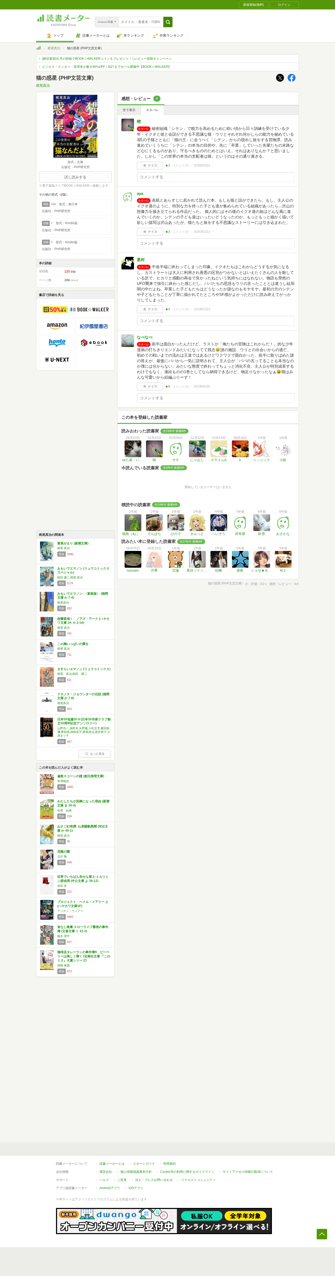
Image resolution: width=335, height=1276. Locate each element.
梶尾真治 (54, 48)
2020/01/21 (202, 231)
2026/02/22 (202, 165)
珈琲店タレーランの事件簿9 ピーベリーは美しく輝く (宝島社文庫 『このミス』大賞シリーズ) (83, 956)
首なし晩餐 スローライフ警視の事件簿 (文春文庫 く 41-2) (82, 929)
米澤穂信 (63, 781)
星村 (141, 259)
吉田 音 (62, 885)
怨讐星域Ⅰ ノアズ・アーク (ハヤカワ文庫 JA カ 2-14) (83, 621)
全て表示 (129, 110)
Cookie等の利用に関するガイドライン (187, 1171)
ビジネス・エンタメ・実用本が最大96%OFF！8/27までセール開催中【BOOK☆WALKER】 (106, 67)
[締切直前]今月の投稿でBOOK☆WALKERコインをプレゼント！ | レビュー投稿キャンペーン (107, 58)
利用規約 (169, 1163)
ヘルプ (104, 1179)
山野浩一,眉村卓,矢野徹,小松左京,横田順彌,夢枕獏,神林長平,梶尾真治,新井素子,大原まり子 (83, 732)
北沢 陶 (62, 856)
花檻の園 (63, 851)
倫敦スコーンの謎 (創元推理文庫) (80, 776)
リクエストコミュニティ (198, 1179)
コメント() (180, 165)
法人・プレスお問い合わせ (154, 1179)
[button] (167, 22)
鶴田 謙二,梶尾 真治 (70, 577)
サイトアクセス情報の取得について (248, 1171)
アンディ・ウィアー (70, 911)
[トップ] (38, 49)
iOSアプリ (136, 1188)
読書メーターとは (112, 1163)
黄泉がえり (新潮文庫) (72, 543)
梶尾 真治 (63, 548)
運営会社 (105, 1171)
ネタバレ (152, 110)
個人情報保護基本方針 (136, 1171)
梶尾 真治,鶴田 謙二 (72, 673)
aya (140, 193)
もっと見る (97, 753)
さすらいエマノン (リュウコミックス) (83, 669)
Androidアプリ (109, 1188)
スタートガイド (144, 1163)
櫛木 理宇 (63, 936)
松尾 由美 (64, 810)
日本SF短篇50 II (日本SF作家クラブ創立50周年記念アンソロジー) (84, 721)
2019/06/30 (202, 386)
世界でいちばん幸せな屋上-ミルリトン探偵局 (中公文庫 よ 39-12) (83, 879)
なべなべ (145, 337)
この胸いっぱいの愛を (73, 644)
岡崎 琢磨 (63, 965)
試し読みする (75, 177)
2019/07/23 (202, 309)
